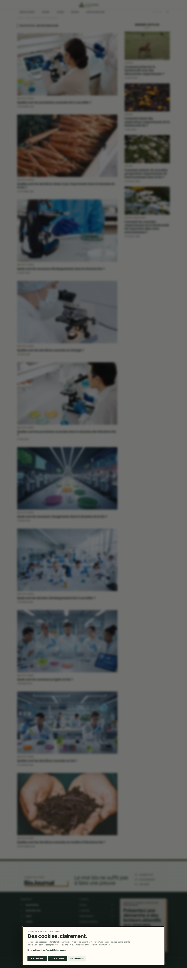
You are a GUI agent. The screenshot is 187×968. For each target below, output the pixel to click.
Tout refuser (37, 958)
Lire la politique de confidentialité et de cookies (46, 950)
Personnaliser (77, 958)
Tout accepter (57, 958)
